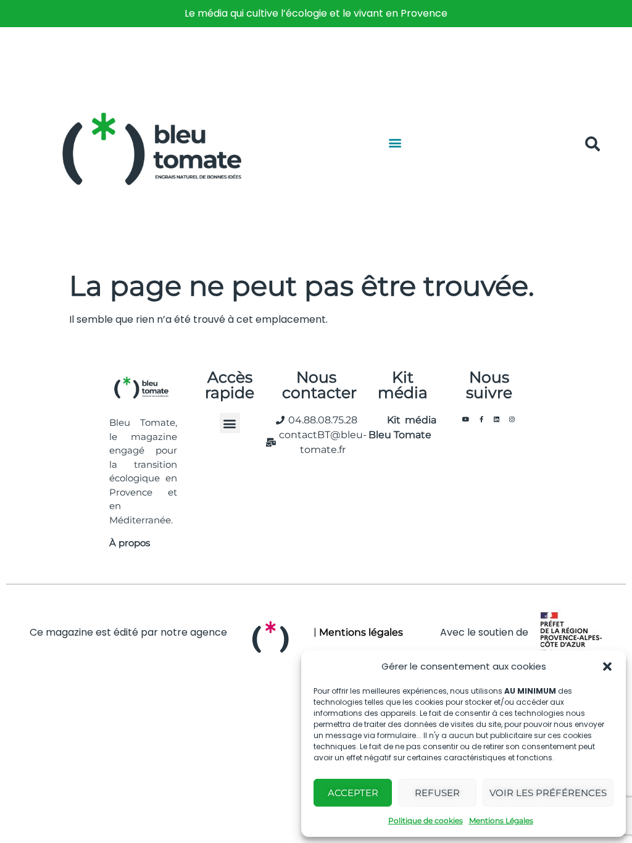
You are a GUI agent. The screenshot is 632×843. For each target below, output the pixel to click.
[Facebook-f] (481, 419)
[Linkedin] (497, 419)
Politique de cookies (425, 820)
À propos (129, 543)
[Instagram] (512, 419)
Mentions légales (361, 632)
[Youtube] (466, 419)
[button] (607, 666)
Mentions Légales (501, 820)
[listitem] (316, 13)
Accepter (353, 793)
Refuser (437, 793)
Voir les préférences (548, 793)
